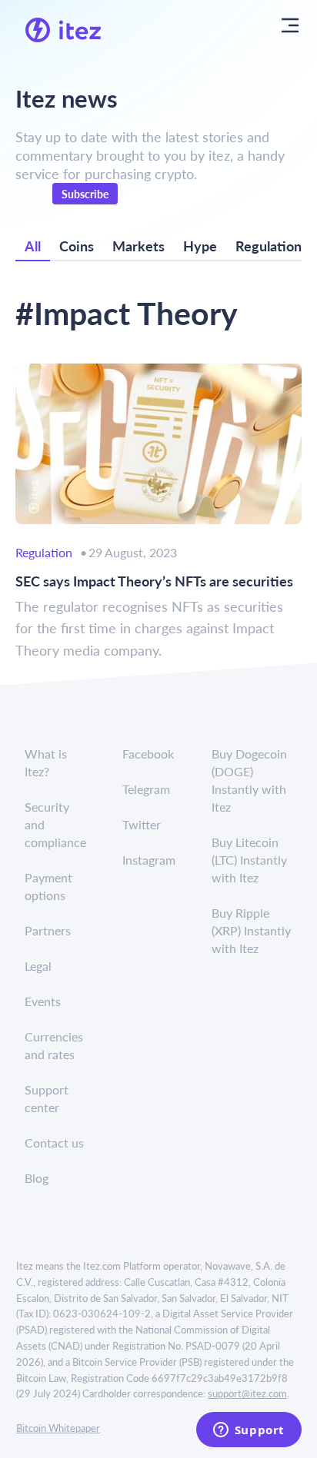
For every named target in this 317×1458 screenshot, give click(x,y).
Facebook (148, 753)
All (33, 245)
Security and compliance (55, 824)
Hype (200, 245)
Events (43, 1001)
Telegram (146, 789)
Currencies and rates (54, 1045)
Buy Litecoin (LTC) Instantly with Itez (249, 859)
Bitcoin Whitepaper (58, 1427)
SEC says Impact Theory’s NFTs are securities (154, 580)
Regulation (268, 245)
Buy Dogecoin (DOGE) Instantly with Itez (249, 780)
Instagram (148, 859)
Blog (36, 1178)
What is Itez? (46, 762)
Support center (46, 1098)
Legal (38, 966)
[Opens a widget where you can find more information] (248, 1431)
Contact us (54, 1142)
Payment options (48, 886)
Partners (48, 930)
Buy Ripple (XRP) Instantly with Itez (251, 930)
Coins (76, 245)
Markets (138, 245)
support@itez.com (247, 1393)
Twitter (141, 824)
